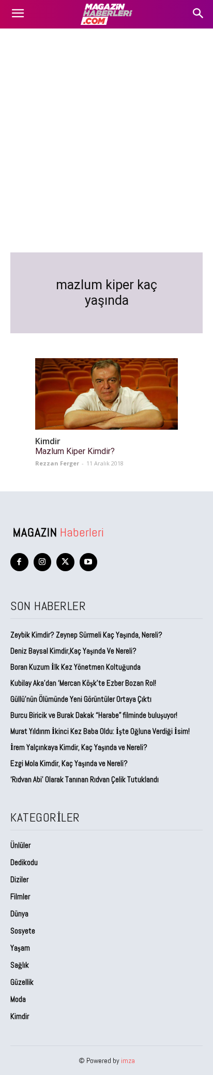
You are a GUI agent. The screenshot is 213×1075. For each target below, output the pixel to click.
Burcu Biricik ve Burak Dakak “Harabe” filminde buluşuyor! (93, 715)
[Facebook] (19, 562)
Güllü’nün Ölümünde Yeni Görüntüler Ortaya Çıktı (80, 699)
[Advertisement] (106, 140)
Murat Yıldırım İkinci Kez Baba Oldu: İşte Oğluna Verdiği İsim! (100, 731)
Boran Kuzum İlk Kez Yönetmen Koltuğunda (75, 667)
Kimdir (47, 441)
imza (128, 1060)
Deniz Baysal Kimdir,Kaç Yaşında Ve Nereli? (73, 651)
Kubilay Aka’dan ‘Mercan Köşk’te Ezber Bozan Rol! (83, 683)
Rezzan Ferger (57, 463)
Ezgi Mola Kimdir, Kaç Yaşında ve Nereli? (69, 763)
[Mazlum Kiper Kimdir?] (106, 394)
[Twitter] (65, 562)
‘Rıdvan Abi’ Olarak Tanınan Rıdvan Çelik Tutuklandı (84, 779)
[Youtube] (89, 562)
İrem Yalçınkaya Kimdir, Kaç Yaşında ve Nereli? (79, 747)
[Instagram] (43, 562)
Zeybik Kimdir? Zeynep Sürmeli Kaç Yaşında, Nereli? (86, 635)
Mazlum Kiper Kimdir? (75, 451)
